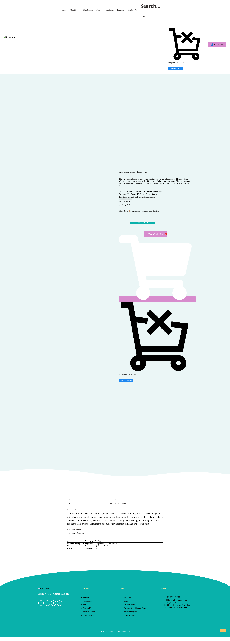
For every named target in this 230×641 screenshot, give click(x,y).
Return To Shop (175, 68)
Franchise (127, 597)
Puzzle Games (151, 194)
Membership (87, 601)
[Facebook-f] (47, 603)
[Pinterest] (59, 603)
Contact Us (87, 608)
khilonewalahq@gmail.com (176, 600)
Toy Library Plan (130, 604)
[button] (217, 44)
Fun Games (131, 194)
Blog (85, 604)
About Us (86, 597)
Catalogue (127, 601)
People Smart (138, 197)
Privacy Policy (88, 615)
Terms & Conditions (90, 612)
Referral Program (130, 612)
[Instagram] (41, 603)
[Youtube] (53, 603)
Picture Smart (149, 197)
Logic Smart (127, 197)
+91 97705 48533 (173, 597)
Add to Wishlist (143, 223)
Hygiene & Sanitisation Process (135, 608)
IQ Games (141, 194)
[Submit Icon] (141, 10)
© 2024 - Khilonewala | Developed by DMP (115, 631)
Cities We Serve (130, 615)
